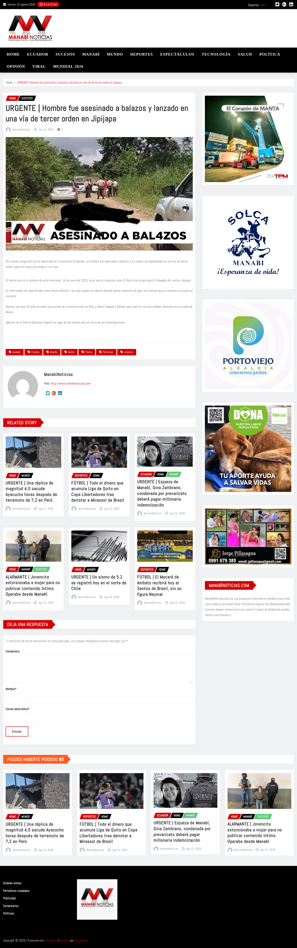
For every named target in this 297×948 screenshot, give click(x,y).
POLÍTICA (269, 54)
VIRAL (39, 66)
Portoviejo (108, 352)
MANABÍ (91, 54)
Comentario (13, 651)
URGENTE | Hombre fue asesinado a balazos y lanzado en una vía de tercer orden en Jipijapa (69, 82)
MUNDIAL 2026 (68, 66)
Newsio (64, 940)
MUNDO (115, 54)
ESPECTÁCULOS (177, 54)
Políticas (8, 913)
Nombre (11, 689)
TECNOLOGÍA (216, 54)
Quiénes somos (12, 883)
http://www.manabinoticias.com (71, 383)
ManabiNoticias (21, 129)
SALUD (245, 54)
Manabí (53, 352)
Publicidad (9, 898)
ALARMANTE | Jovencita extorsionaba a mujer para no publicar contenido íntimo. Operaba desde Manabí (33, 585)
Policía (88, 352)
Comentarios (10, 906)
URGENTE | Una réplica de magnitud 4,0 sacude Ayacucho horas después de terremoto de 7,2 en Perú (31, 491)
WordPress (51, 940)
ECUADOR (37, 54)
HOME (13, 54)
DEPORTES (141, 54)
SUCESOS (65, 54)
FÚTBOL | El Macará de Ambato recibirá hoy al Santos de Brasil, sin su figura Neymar (159, 585)
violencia (128, 352)
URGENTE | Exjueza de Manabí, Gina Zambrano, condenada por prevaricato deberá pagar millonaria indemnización (162, 493)
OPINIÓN (16, 66)
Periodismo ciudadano (16, 891)
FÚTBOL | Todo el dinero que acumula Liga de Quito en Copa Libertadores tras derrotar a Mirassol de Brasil (97, 491)
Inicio (9, 82)
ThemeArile (81, 940)
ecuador (16, 352)
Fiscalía (35, 352)
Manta (71, 352)
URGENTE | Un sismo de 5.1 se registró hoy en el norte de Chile (98, 582)
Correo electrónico (18, 709)
